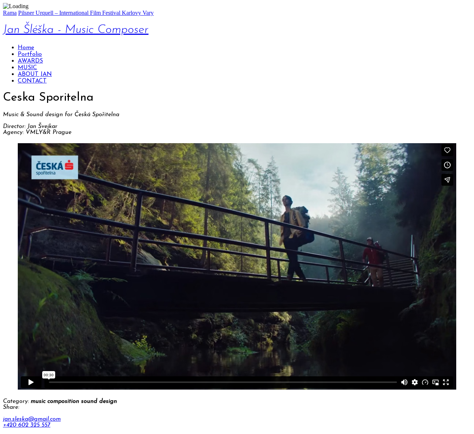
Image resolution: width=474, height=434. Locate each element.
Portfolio (30, 54)
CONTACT (32, 81)
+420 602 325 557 (26, 425)
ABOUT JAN (35, 74)
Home (26, 48)
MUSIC (27, 68)
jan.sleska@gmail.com (32, 419)
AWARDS (30, 61)
